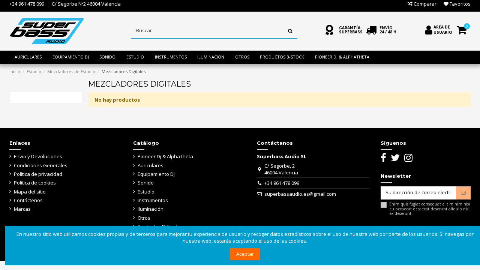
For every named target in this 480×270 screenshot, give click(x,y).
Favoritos (459, 3)
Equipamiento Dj (156, 174)
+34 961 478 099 (26, 3)
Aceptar (245, 253)
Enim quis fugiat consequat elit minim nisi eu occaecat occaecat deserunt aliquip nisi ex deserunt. (429, 209)
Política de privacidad (38, 174)
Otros (144, 217)
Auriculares (151, 165)
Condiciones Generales (41, 165)
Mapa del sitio (30, 191)
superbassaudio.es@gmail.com (300, 193)
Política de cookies (35, 182)
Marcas (22, 209)
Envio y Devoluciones (38, 156)
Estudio (146, 191)
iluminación (151, 209)
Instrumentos (153, 200)
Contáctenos (28, 200)
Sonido (146, 182)
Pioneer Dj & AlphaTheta (165, 156)
